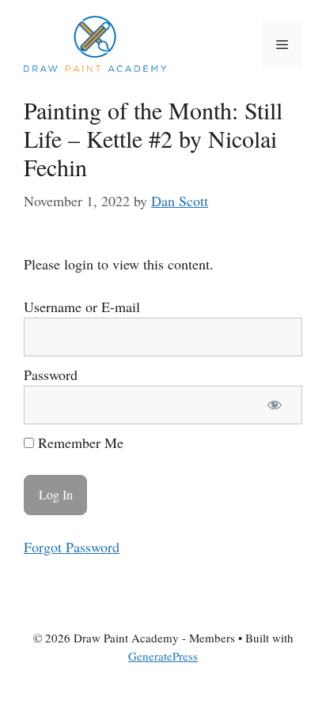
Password (51, 374)
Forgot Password (71, 546)
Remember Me (78, 442)
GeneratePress (163, 656)
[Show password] (274, 405)
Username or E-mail (82, 306)
